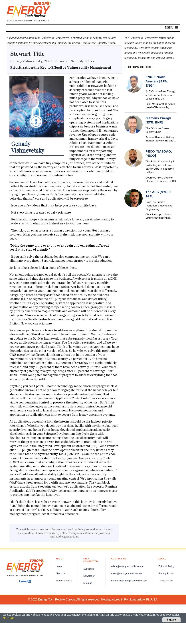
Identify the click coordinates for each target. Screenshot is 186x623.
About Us (60, 573)
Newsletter (88, 576)
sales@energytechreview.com (127, 573)
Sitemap (87, 583)
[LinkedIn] (25, 581)
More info (8, 618)
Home (59, 566)
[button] (171, 27)
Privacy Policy (166, 573)
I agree (171, 619)
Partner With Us (64, 580)
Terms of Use (165, 580)
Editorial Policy (166, 566)
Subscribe (88, 569)
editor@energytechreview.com (127, 566)
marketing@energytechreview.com (129, 580)
